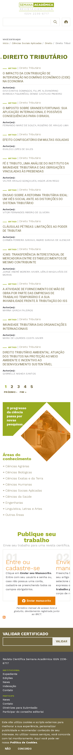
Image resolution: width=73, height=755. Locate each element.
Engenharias (14, 502)
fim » (23, 392)
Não (8, 748)
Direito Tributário (30, 67)
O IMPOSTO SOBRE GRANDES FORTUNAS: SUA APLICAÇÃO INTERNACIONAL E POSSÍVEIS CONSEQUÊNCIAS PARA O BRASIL (35, 112)
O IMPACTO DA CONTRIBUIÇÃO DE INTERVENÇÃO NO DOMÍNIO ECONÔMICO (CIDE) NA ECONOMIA (36, 77)
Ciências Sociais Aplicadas (27, 43)
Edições (8, 678)
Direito (48, 43)
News (6, 682)
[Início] (36, 9)
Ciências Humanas (18, 484)
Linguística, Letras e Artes (23, 508)
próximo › (10, 392)
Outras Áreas (14, 514)
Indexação (9, 686)
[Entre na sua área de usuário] (66, 22)
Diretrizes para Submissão (20, 707)
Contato (8, 690)
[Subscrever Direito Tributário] (4, 617)
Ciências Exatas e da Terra (24, 478)
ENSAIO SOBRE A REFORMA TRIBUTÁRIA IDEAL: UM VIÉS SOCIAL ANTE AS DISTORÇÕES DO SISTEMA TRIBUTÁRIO (35, 199)
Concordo (25, 748)
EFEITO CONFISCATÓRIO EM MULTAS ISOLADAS (36, 140)
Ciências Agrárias (17, 466)
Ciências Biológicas (18, 472)
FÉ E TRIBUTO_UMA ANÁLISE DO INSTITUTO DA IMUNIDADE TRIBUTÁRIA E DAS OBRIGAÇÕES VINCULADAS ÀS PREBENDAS (36, 167)
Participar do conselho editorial (23, 711)
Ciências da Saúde (18, 496)
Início (6, 43)
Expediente (10, 674)
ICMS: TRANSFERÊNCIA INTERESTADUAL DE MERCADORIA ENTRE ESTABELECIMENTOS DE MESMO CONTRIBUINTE (35, 258)
